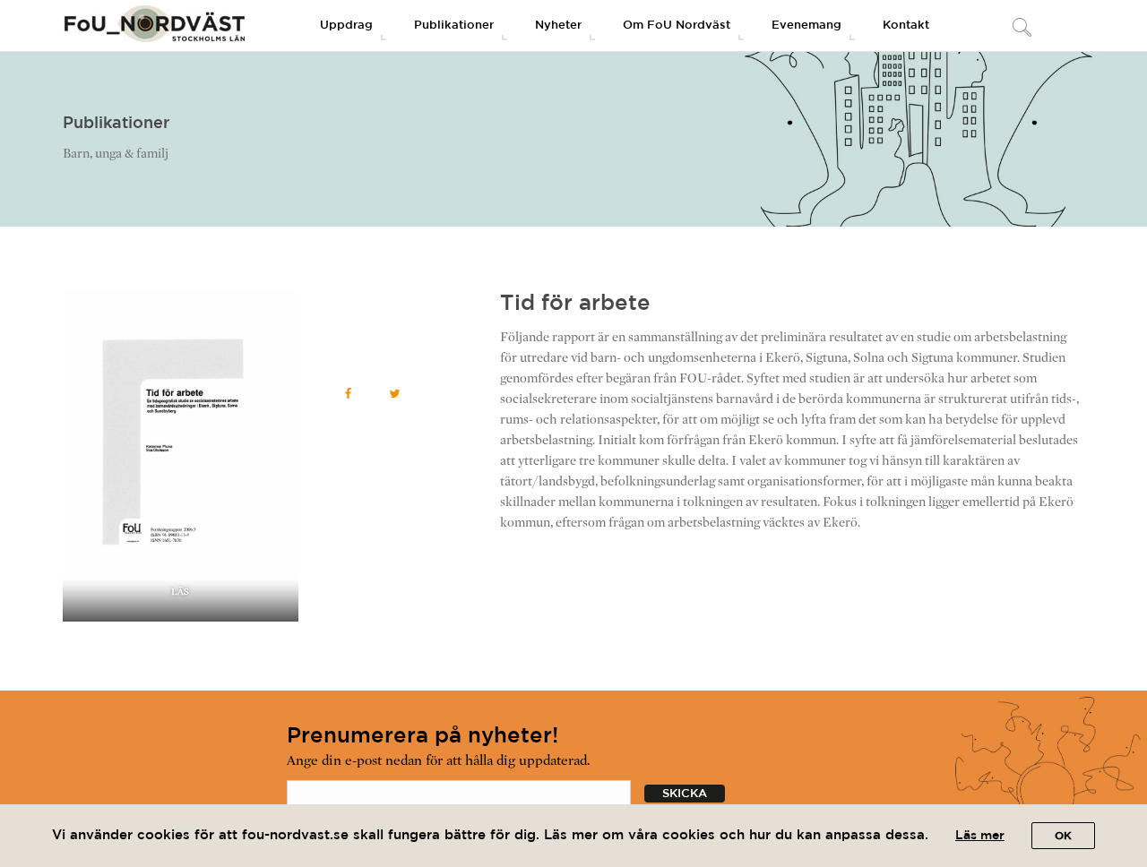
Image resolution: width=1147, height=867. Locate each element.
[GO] (1021, 28)
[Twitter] (395, 393)
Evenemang (806, 25)
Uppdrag (346, 25)
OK (1063, 836)
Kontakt (906, 25)
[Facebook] (348, 393)
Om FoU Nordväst (676, 25)
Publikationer (454, 25)
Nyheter (558, 25)
